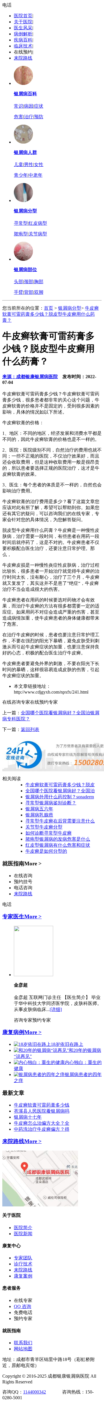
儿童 (18, 164)
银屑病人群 (25, 152)
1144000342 (34, 1391)
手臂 (18, 292)
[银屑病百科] (23, 83)
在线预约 (23, 52)
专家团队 (23, 1257)
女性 (38, 164)
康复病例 (13, 1032)
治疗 (28, 116)
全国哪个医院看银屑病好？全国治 (60, 790)
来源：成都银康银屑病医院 (30, 376)
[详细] (56, 1009)
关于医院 (23, 21)
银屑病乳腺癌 (39, 814)
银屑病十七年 (28, 1117)
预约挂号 (23, 881)
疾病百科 (23, 39)
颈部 (28, 281)
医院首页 (23, 15)
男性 (28, 164)
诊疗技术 (23, 1263)
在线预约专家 (44, 702)
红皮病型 (38, 223)
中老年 (35, 175)
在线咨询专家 (16, 702)
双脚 (38, 292)
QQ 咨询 (22, 1306)
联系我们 (23, 1342)
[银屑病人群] (23, 142)
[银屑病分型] (23, 200)
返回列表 (30, 729)
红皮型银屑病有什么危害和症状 (57, 845)
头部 (18, 281)
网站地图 (23, 1348)
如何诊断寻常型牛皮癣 (48, 833)
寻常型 (21, 223)
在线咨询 (23, 875)
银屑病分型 (25, 210)
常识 (18, 106)
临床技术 (23, 45)
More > (33, 916)
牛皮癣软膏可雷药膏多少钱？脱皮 (60, 784)
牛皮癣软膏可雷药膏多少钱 (41, 1105)
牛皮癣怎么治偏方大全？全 (41, 1123)
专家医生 (13, 916)
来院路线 (23, 58)
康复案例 (23, 1275)
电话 (7, 5)
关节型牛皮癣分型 (43, 827)
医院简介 (23, 1227)
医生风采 (23, 27)
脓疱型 (21, 233)
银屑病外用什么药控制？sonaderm (59, 796)
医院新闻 (23, 1233)
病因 (28, 106)
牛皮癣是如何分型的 (46, 851)
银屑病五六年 (39, 808)
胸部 (38, 281)
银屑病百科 (25, 93)
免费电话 (23, 1312)
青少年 (21, 175)
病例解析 (23, 33)
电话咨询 (23, 887)
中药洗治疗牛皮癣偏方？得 (41, 1129)
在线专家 (23, 1300)
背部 (28, 292)
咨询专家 (23, 1020)
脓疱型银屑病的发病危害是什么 (57, 839)
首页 (48, 308)
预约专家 (41, 1020)
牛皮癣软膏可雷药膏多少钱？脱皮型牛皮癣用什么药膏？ (50, 314)
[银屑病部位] (23, 259)
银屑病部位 (25, 269)
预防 (38, 116)
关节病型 (38, 233)
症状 (38, 106)
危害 (18, 116)
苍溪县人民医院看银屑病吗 (41, 1111)
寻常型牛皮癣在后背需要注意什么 (60, 820)
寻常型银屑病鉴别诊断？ (50, 802)
